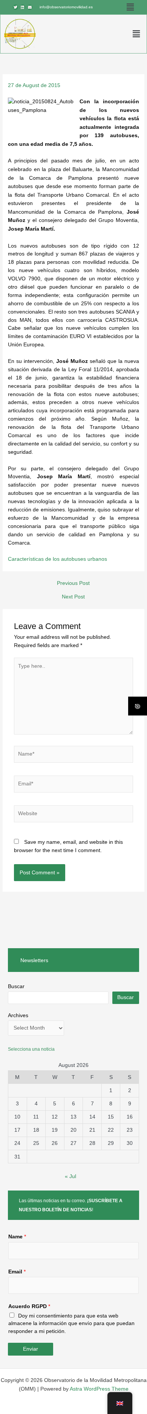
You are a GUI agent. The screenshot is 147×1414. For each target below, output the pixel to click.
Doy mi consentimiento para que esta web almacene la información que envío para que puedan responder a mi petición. (71, 1323)
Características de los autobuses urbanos (57, 559)
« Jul (70, 1176)
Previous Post (73, 583)
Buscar (16, 986)
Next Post (73, 597)
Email (17, 1272)
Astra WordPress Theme (99, 1389)
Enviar (30, 1349)
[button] (130, 7)
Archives (18, 1015)
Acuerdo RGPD (29, 1306)
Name (17, 1237)
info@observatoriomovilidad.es (66, 7)
